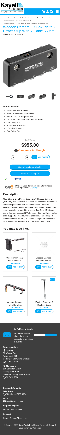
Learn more (34, 188)
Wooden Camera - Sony (44, 18)
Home (5, 18)
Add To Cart (15, 267)
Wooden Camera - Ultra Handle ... (15, 303)
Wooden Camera (27, 18)
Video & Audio (14, 18)
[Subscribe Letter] (7, 334)
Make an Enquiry (28, 173)
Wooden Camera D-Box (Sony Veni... (15, 259)
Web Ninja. (37, 428)
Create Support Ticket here (15, 418)
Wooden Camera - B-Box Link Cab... (44, 303)
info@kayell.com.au (14, 401)
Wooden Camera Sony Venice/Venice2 (16, 21)
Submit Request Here (12, 410)
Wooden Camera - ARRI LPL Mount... (44, 259)
